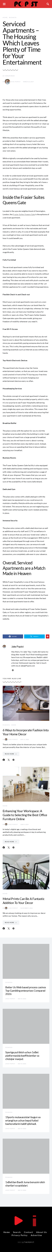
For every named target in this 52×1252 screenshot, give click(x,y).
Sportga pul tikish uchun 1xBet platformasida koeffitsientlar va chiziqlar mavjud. (22, 1055)
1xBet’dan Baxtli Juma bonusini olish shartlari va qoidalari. (25, 1183)
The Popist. (29, 1242)
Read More (9, 754)
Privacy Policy (20, 1235)
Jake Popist (16, 81)
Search (17, 1232)
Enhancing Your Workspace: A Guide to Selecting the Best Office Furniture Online (25, 815)
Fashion (6, 725)
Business (12, 17)
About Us (41, 1232)
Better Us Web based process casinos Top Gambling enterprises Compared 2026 (25, 990)
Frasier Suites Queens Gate (24, 214)
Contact (28, 1232)
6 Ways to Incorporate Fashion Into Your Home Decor (26, 732)
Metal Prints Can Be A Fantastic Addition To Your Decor (23, 901)
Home (5, 17)
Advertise (36, 1235)
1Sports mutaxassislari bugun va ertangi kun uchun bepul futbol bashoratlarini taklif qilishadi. (23, 1120)
